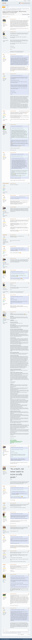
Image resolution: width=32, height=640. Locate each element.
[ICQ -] (3, 117)
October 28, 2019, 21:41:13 (13, 183)
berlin (4, 218)
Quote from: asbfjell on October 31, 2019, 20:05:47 (17, 513)
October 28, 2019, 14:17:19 (13, 31)
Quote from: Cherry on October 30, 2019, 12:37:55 (17, 271)
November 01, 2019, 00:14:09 (13, 535)
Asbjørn (4, 311)
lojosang (18, 8)
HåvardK (4, 270)
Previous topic (24, 14)
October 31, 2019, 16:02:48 (13, 466)
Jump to (19, 634)
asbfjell (4, 503)
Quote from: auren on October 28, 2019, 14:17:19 (17, 75)
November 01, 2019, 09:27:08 (13, 574)
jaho (3, 54)
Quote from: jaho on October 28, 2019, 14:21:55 (17, 156)
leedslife (4, 564)
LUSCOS (4, 3)
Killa (3, 207)
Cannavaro (4, 593)
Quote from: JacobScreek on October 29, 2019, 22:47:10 (18, 273)
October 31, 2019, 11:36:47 (13, 258)
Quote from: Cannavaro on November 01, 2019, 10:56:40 (17, 609)
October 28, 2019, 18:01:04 (13, 124)
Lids (22, 8)
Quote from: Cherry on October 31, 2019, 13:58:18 (17, 447)
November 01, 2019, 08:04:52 (13, 564)
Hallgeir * (21, 8)
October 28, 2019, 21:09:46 (13, 152)
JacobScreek (5, 234)
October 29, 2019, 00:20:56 (13, 195)
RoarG (4, 19)
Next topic (28, 14)
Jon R (16, 8)
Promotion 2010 (27, 8)
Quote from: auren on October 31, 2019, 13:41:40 (17, 296)
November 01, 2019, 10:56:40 (13, 593)
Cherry (4, 246)
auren (4, 31)
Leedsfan (4, 466)
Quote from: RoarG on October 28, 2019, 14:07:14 (18, 158)
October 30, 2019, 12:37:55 (13, 246)
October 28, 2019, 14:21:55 (13, 54)
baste (4, 525)
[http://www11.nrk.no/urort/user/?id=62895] (3, 39)
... (9, 16)
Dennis (24, 8)
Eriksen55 (4, 550)
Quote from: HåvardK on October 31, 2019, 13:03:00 (17, 487)
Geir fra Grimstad (6, 183)
